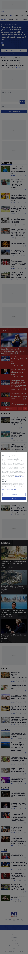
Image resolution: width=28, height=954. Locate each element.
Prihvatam (14, 498)
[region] (14, 477)
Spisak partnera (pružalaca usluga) (9, 489)
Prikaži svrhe (14, 494)
